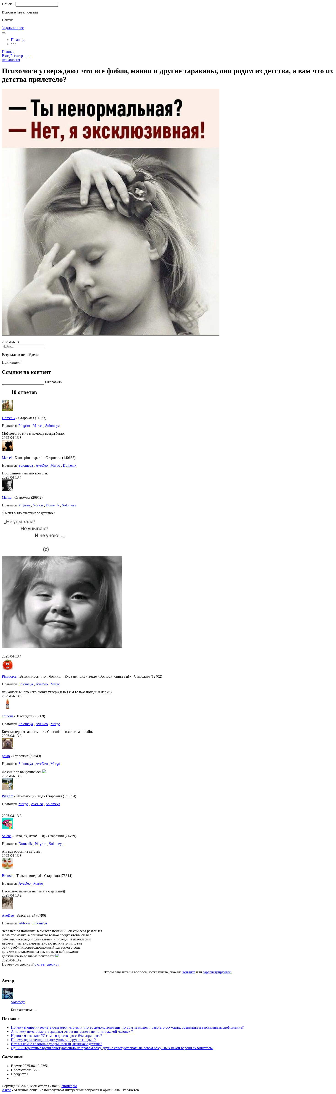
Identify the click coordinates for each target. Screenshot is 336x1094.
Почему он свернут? (18, 964)
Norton (38, 505)
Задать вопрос (13, 28)
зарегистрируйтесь (217, 972)
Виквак (7, 876)
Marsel (38, 426)
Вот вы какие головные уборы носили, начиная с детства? (56, 1044)
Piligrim (24, 426)
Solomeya (52, 426)
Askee (6, 1090)
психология (11, 60)
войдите (188, 972)
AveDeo (42, 465)
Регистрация (20, 56)
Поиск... (8, 4)
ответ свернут (47, 964)
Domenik (8, 418)
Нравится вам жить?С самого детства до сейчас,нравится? (56, 1036)
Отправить (53, 382)
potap (6, 756)
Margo (55, 465)
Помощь (17, 40)
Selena (6, 836)
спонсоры (69, 1086)
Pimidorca (9, 676)
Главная (8, 51)
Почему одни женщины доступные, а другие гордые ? (53, 1040)
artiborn (7, 716)
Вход (6, 56)
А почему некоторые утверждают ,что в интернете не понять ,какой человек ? (72, 1031)
